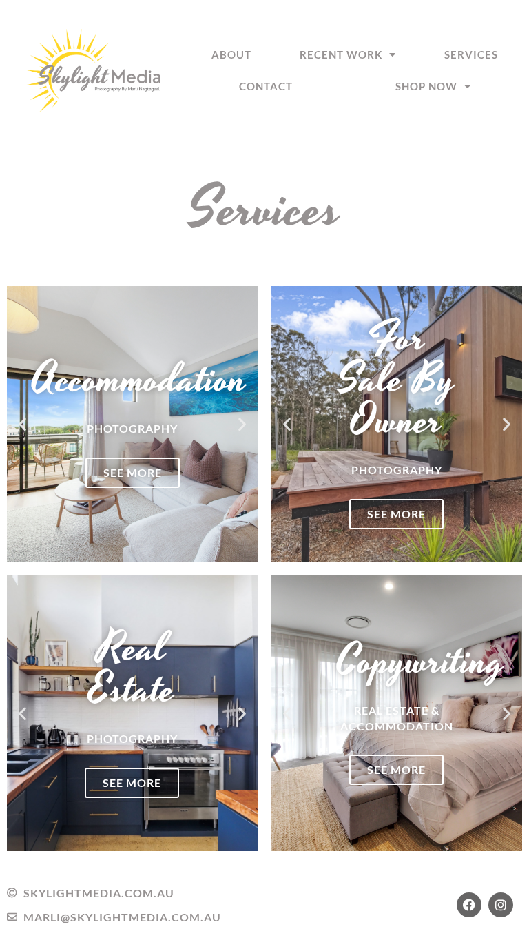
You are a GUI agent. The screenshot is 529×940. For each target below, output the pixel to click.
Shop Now (426, 86)
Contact (266, 86)
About (231, 54)
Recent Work (341, 54)
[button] (22, 423)
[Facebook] (469, 904)
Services (471, 54)
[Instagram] (500, 904)
